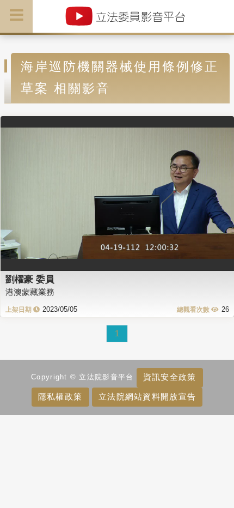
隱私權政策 (60, 396)
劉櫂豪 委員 (29, 279)
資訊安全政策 (169, 377)
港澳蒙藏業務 (29, 292)
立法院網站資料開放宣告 (147, 396)
